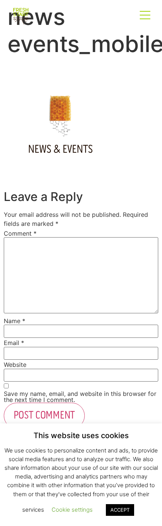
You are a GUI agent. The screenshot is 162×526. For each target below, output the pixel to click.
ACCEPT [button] (120, 510)
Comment (20, 233)
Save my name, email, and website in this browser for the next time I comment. (80, 397)
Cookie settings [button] (72, 509)
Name (14, 321)
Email (14, 343)
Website (15, 365)
